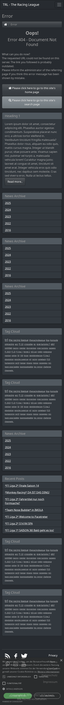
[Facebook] (15, 657)
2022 (8, 223)
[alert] (32, 681)
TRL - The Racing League (21, 4)
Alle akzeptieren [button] (17, 696)
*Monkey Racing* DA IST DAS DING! (27, 492)
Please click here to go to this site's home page (33, 90)
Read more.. (15, 181)
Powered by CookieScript (12, 702)
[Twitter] (23, 657)
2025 (8, 203)
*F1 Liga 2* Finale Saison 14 (22, 485)
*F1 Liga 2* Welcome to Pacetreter (26, 517)
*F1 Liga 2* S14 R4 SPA (19, 523)
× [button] (61, 660)
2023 (8, 216)
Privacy (53, 655)
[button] (19, 676)
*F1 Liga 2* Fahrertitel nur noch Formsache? (24, 501)
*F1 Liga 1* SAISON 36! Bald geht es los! (29, 530)
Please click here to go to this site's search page (33, 102)
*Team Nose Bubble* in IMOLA (24, 510)
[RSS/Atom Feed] (7, 657)
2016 (8, 230)
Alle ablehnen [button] (47, 696)
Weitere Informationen (48, 671)
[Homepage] (5, 24)
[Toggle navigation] (59, 4)
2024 (8, 210)
